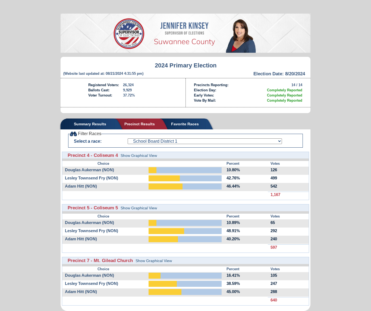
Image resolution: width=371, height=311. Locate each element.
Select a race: (88, 141)
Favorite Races (185, 124)
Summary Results (90, 124)
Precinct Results (139, 124)
